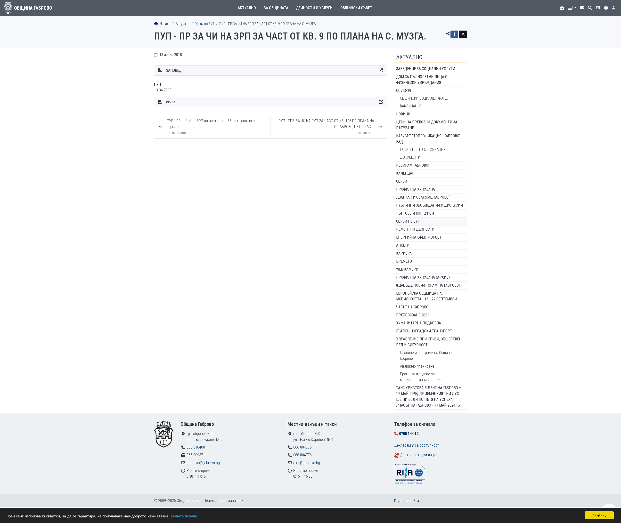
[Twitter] (463, 34)
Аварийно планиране (417, 366)
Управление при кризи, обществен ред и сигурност (428, 342)
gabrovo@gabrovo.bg (203, 462)
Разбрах (599, 515)
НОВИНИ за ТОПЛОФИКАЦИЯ (422, 149)
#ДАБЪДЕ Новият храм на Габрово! (428, 285)
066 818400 (196, 447)
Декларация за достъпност (416, 445)
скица (170, 102)
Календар (405, 173)
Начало (165, 24)
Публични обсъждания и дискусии (429, 205)
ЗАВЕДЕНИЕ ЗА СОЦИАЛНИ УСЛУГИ (425, 68)
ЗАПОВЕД (174, 70)
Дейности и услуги (314, 8)
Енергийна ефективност (419, 237)
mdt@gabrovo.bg (306, 462)
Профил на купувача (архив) (423, 277)
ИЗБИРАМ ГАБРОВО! (412, 165)
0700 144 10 (408, 433)
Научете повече (183, 516)
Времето (404, 261)
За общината (276, 8)
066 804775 (302, 447)
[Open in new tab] (381, 70)
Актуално (247, 8)
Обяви (401, 181)
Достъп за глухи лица (418, 455)
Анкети (402, 245)
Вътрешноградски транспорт (424, 331)
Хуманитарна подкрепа (418, 323)
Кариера (404, 253)
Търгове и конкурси (415, 213)
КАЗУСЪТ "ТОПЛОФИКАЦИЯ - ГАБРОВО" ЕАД (428, 139)
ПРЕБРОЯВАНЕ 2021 (412, 315)
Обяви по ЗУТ (204, 24)
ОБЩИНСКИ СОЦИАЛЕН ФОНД (424, 98)
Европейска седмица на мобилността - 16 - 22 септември (426, 296)
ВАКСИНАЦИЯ (411, 106)
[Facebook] (454, 34)
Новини (403, 114)
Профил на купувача (415, 189)
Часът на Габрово (412, 307)
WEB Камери (407, 269)
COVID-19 (403, 90)
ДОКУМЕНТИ (410, 157)
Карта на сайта (406, 500)
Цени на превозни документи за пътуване (426, 125)
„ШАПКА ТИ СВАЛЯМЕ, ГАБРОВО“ (423, 197)
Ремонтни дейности (415, 229)
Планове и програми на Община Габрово (426, 355)
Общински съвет (356, 8)
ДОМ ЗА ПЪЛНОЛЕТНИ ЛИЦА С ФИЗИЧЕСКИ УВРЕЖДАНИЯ (421, 79)
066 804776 (302, 455)
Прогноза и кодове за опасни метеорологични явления (423, 377)
